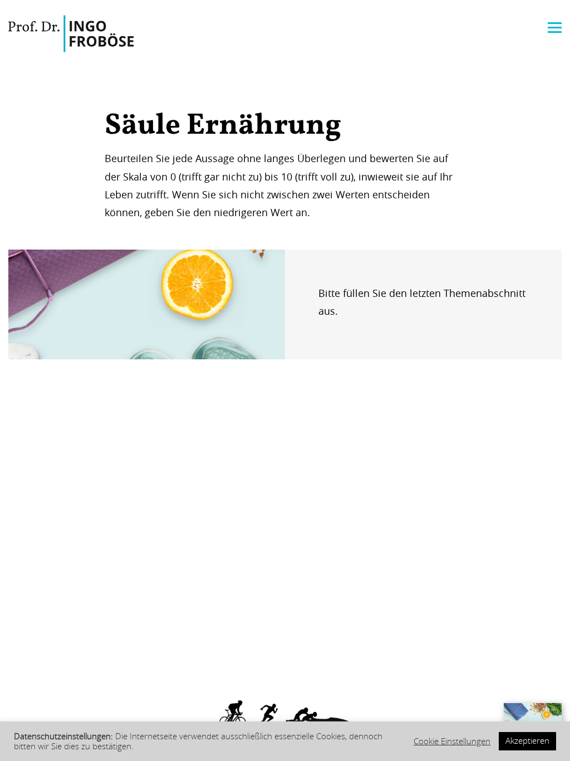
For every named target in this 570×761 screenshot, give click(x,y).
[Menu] (554, 26)
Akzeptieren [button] (527, 740)
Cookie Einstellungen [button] (452, 741)
